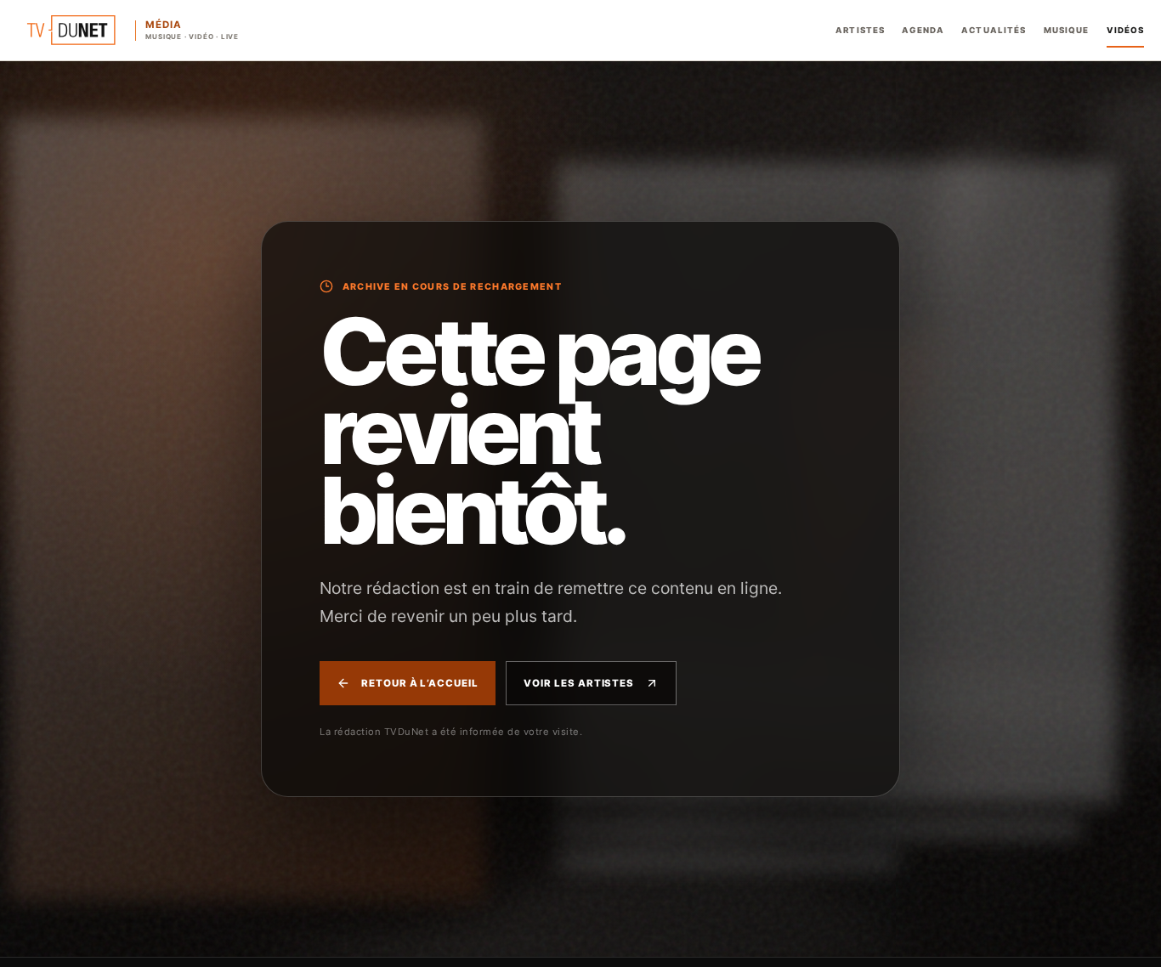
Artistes (860, 30)
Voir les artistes (579, 683)
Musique (1067, 30)
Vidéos (1125, 30)
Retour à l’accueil (420, 683)
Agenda (922, 30)
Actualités (993, 30)
